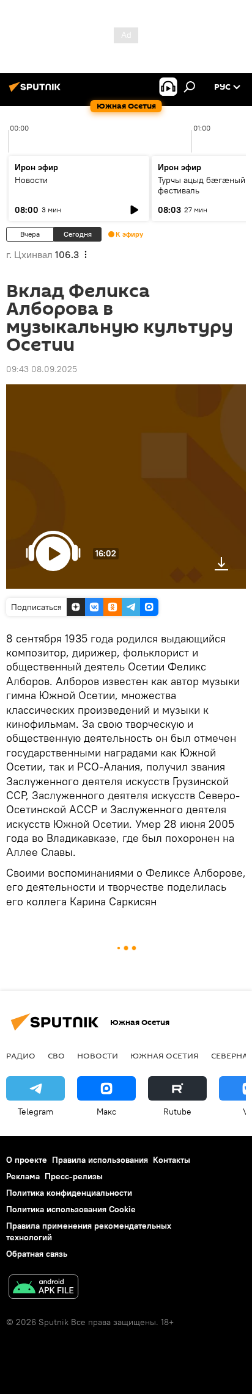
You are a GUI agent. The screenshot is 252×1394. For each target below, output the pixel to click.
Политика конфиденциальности (69, 1192)
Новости (31, 179)
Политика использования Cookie (71, 1209)
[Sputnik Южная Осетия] (36, 91)
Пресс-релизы (74, 1176)
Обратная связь (36, 1253)
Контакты (171, 1159)
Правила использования (100, 1159)
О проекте (26, 1159)
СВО (56, 1055)
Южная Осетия (164, 1055)
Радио (20, 1055)
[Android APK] (43, 1288)
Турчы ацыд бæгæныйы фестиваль (204, 185)
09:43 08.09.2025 (41, 369)
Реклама (23, 1176)
